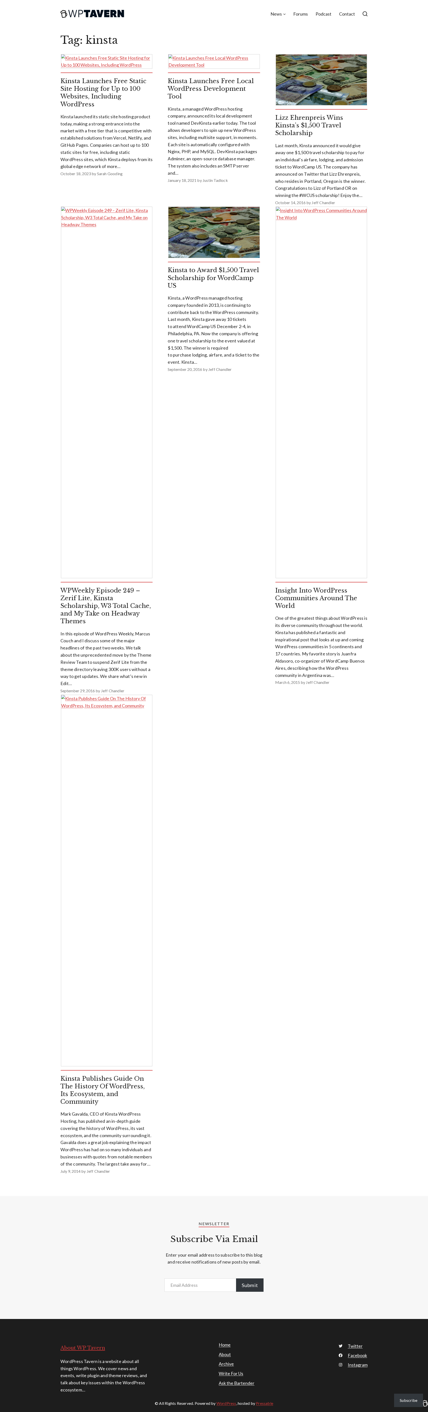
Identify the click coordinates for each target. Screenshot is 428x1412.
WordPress (226, 1403)
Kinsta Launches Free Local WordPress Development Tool (211, 88)
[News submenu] (284, 14)
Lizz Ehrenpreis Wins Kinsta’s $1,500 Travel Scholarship (309, 125)
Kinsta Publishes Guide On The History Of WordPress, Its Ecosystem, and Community (102, 1090)
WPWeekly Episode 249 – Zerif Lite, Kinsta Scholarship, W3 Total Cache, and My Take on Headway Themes (105, 606)
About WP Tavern (82, 1348)
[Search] (365, 14)
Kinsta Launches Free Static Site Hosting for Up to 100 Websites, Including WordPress (103, 92)
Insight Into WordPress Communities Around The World (316, 598)
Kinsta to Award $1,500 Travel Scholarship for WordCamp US (213, 277)
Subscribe (408, 1400)
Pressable (264, 1403)
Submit (250, 1285)
